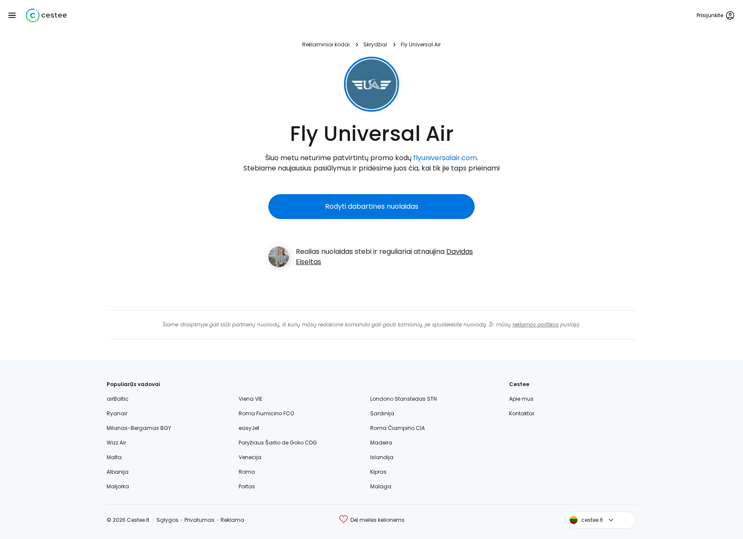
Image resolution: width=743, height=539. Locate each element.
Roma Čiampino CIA (397, 428)
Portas (247, 486)
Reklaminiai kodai (326, 44)
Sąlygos (167, 520)
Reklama (232, 520)
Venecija (250, 457)
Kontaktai (521, 413)
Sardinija (382, 413)
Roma (247, 471)
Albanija (118, 471)
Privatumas (199, 520)
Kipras (378, 471)
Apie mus (521, 398)
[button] (12, 15)
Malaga (380, 486)
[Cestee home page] (46, 15)
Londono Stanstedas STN (403, 398)
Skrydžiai (375, 44)
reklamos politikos (536, 324)
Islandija (381, 457)
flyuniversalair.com (445, 158)
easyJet (249, 428)
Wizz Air (116, 442)
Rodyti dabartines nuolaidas (371, 206)
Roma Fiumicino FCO (266, 413)
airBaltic (118, 398)
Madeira (381, 442)
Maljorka (118, 486)
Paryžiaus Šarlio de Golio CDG (278, 442)
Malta (114, 457)
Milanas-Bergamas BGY (139, 428)
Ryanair (117, 413)
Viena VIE (250, 398)
